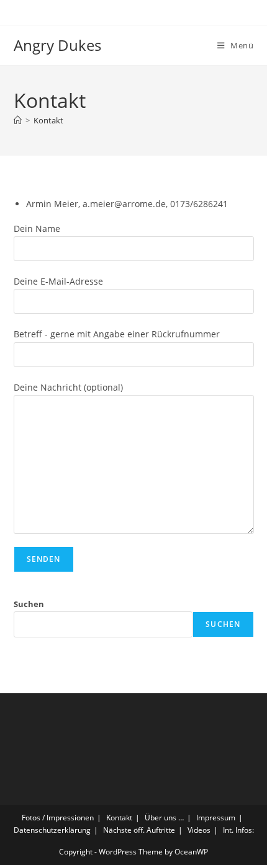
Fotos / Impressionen (58, 817)
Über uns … (164, 817)
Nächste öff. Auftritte (139, 830)
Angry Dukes (57, 45)
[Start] (18, 120)
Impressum (215, 817)
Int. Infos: (238, 830)
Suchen (29, 604)
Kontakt (48, 120)
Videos (199, 830)
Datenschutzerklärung (52, 830)
